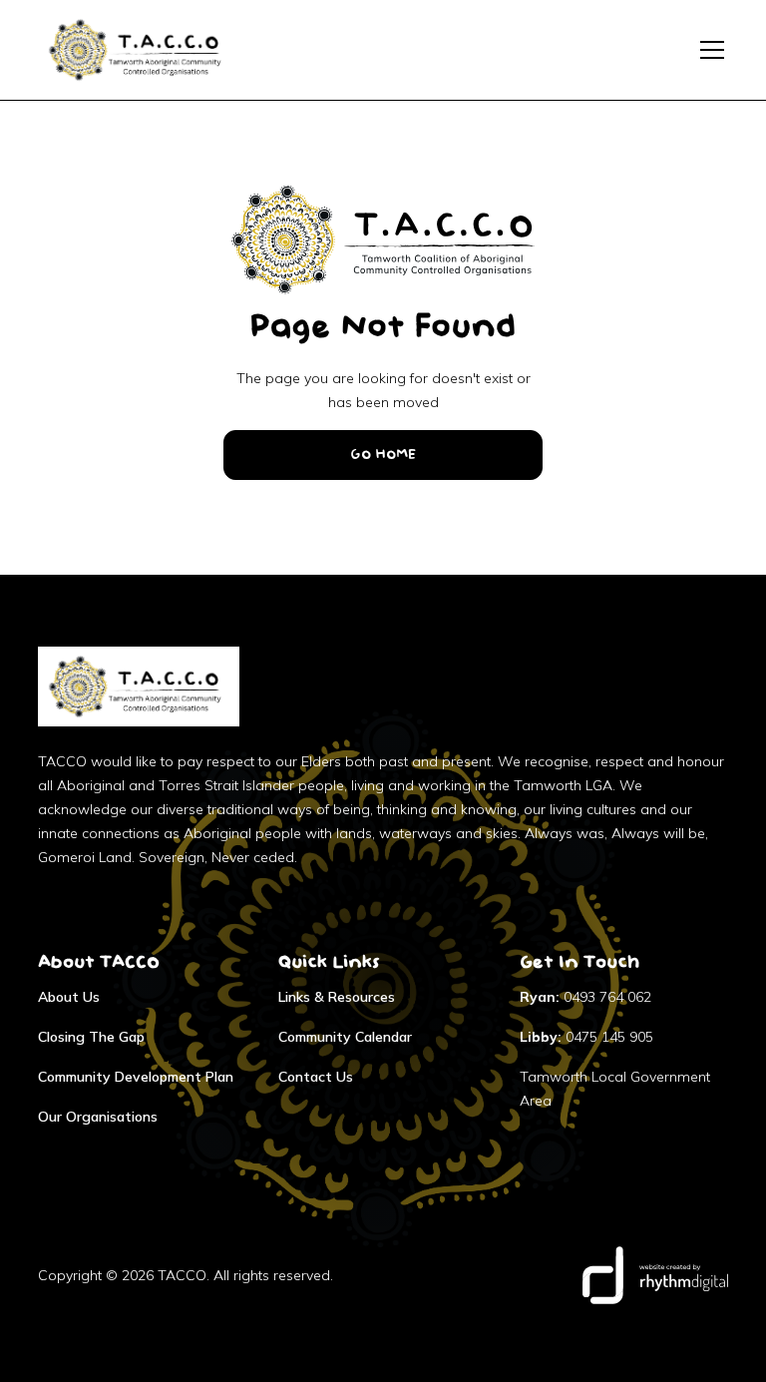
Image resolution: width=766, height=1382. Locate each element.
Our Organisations (98, 1117)
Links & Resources (336, 997)
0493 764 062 (585, 997)
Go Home (383, 455)
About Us (69, 997)
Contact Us (315, 1077)
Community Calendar (345, 1037)
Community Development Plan (135, 1077)
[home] (138, 50)
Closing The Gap (91, 1037)
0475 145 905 (586, 1037)
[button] (708, 50)
